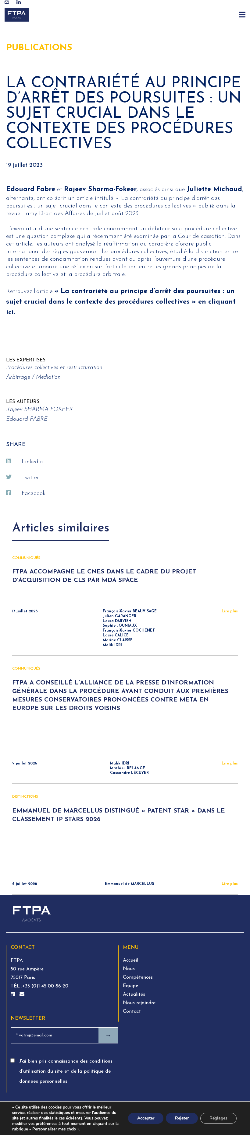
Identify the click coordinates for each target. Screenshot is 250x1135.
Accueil (130, 960)
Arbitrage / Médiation (33, 377)
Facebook (33, 493)
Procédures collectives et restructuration (54, 368)
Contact (132, 1011)
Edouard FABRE (27, 419)
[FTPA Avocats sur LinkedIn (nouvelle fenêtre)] (13, 994)
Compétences (138, 977)
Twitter (30, 478)
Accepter (145, 1118)
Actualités (134, 994)
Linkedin (32, 462)
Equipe (130, 986)
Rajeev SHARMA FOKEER (39, 410)
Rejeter (182, 1118)
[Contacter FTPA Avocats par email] (22, 994)
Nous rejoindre (139, 1003)
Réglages (218, 1118)
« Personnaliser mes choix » (54, 1129)
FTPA (17, 960)
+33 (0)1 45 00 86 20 (45, 986)
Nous (129, 968)
